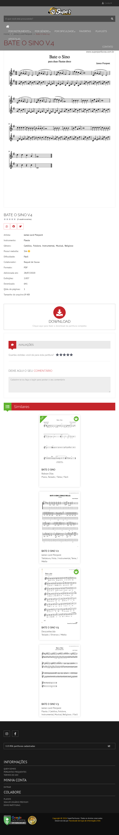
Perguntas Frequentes (15, 772)
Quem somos (10, 768)
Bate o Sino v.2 (50, 551)
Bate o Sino (48, 469)
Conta (107, 3)
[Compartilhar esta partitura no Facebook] (14, 226)
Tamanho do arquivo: (14, 294)
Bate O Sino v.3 (50, 704)
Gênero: (7, 245)
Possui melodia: (11, 251)
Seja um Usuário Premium (16, 802)
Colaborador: (10, 262)
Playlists (101, 31)
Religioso (69, 245)
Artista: (7, 235)
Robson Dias (47, 473)
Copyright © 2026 (60, 818)
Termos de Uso (11, 775)
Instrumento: (10, 240)
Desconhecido (48, 631)
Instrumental (48, 245)
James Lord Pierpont (33, 235)
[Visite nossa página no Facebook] (15, 734)
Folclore (37, 245)
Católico (28, 245)
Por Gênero (42, 31)
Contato (107, 47)
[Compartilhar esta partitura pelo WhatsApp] (7, 226)
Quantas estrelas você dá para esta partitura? (31, 355)
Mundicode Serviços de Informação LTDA (84, 821)
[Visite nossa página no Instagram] (7, 734)
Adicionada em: (11, 272)
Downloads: (9, 283)
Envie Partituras (12, 805)
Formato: (8, 267)
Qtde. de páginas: (12, 289)
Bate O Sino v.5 (50, 627)
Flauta (27, 240)
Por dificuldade (64, 31)
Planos (7, 799)
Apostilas (14, 39)
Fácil (26, 256)
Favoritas (85, 31)
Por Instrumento (18, 31)
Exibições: (8, 278)
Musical (59, 245)
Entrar (7, 787)
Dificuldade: (9, 256)
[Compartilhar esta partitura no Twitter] (20, 226)
